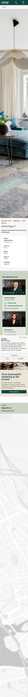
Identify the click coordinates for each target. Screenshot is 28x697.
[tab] (5, 2)
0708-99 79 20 (11, 303)
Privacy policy (23, 337)
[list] (14, 304)
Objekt (4, 7)
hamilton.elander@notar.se (15, 305)
